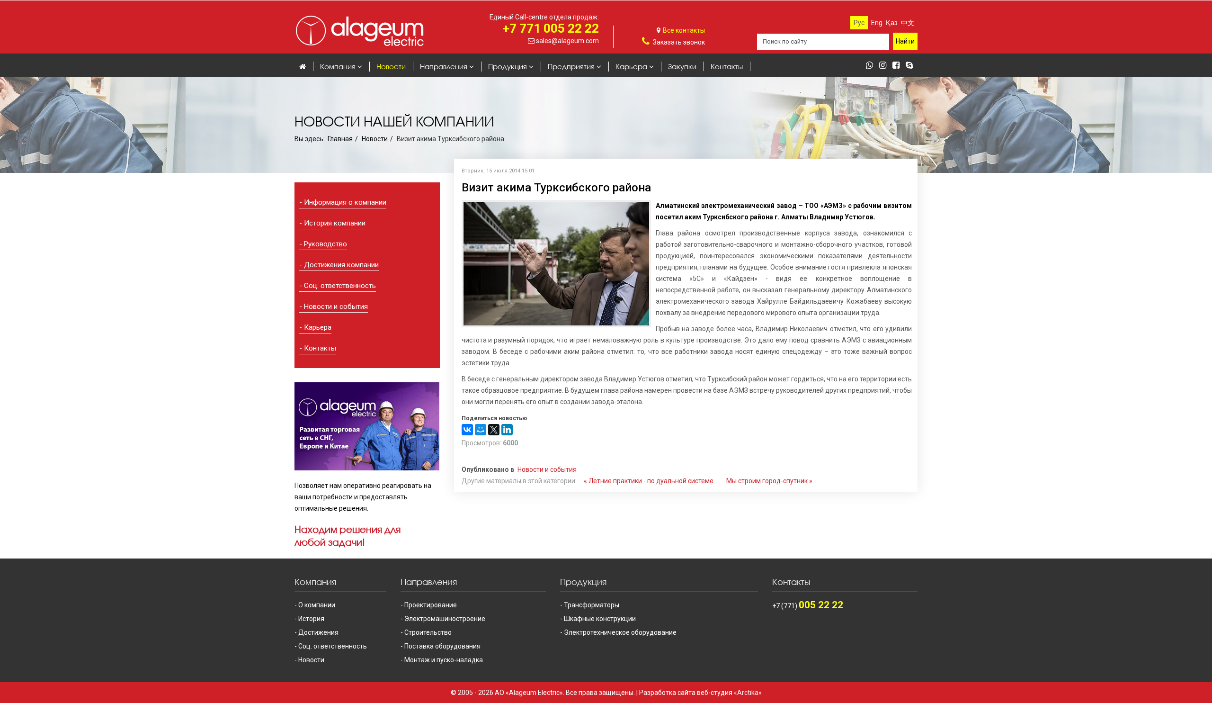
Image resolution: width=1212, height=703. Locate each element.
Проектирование (430, 605)
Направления (443, 66)
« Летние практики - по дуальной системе (648, 481)
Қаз (892, 23)
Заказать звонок (679, 42)
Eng (876, 23)
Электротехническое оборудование (620, 632)
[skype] (912, 66)
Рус (859, 23)
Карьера (631, 66)
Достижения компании (341, 265)
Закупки (682, 66)
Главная (340, 139)
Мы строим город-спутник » (769, 481)
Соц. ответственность (340, 285)
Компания (338, 66)
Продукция (507, 66)
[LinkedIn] (507, 429)
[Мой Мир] (480, 429)
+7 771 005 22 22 (551, 28)
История (311, 618)
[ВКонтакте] (467, 429)
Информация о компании (345, 202)
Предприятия (571, 66)
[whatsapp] (872, 66)
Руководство (325, 244)
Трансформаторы (591, 605)
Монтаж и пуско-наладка (443, 660)
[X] (493, 429)
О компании (316, 605)
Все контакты (684, 30)
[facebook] (898, 66)
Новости (391, 66)
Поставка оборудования (442, 646)
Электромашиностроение (444, 618)
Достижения (318, 632)
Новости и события (336, 306)
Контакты (727, 66)
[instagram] (885, 66)
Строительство (428, 632)
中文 (907, 23)
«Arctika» (748, 692)
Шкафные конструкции (600, 618)
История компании (334, 223)
